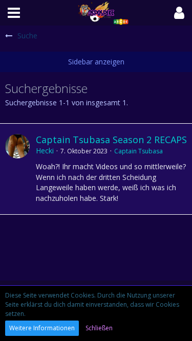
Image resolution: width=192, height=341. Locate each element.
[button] (14, 13)
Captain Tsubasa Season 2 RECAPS (111, 139)
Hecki (45, 150)
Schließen (99, 328)
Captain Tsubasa (138, 151)
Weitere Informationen (42, 328)
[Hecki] (17, 169)
